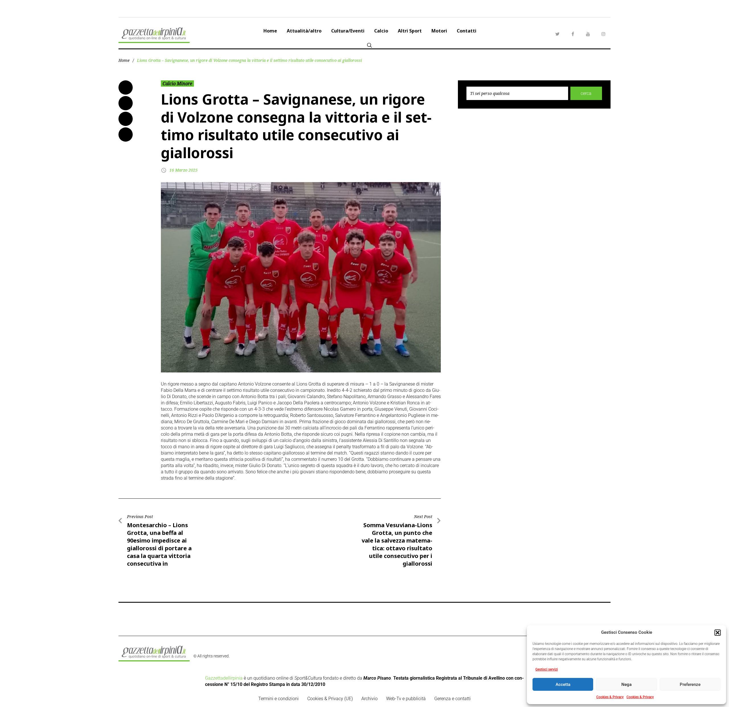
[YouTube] (588, 34)
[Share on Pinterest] (125, 134)
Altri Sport (410, 31)
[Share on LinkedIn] (125, 119)
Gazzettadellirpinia (224, 678)
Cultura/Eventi (347, 31)
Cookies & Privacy (610, 697)
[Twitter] (557, 34)
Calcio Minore (177, 83)
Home (270, 31)
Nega (626, 684)
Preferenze (690, 684)
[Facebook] (573, 34)
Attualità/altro (304, 31)
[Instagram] (603, 34)
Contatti (466, 31)
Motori (439, 31)
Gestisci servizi (546, 669)
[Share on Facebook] (125, 87)
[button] (717, 632)
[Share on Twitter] (125, 103)
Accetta (563, 684)
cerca (586, 93)
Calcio (381, 31)
